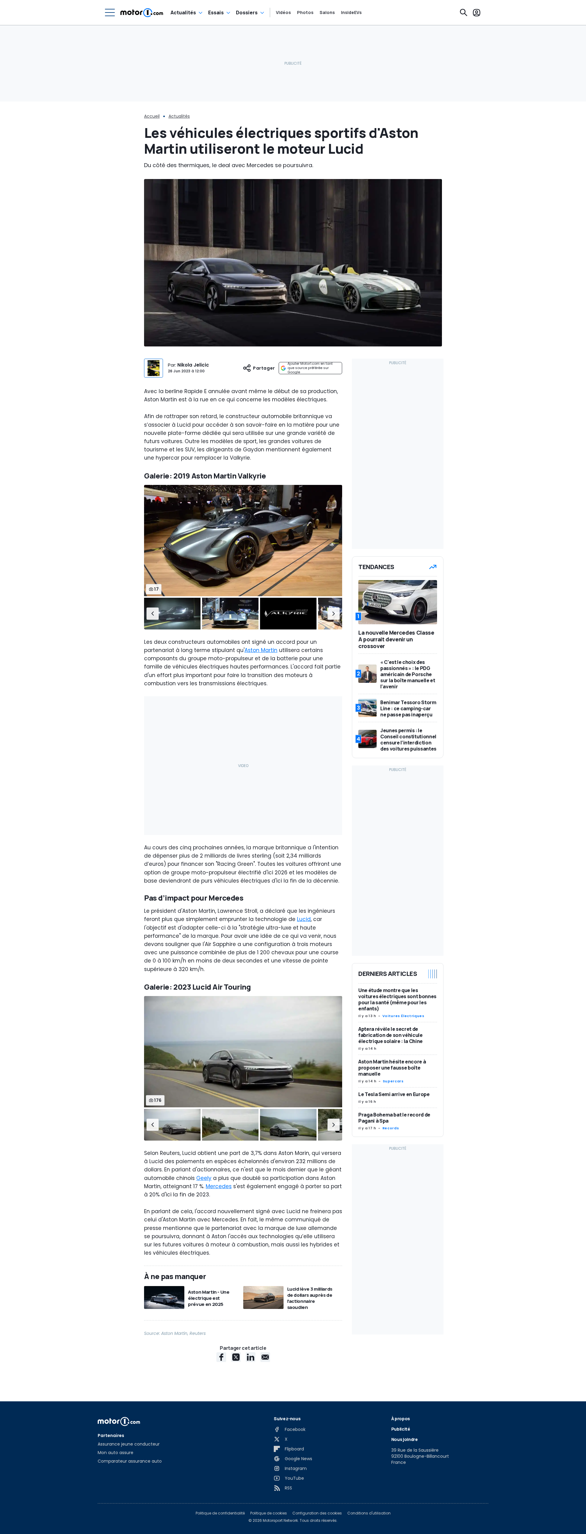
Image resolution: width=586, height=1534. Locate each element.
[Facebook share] (221, 1357)
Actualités (183, 12)
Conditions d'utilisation (369, 1513)
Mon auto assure (115, 1452)
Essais (216, 12)
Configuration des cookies (317, 1513)
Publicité (400, 1429)
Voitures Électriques (403, 1015)
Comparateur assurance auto (130, 1461)
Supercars (393, 1081)
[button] (152, 614)
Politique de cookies (268, 1513)
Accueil (152, 116)
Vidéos (283, 12)
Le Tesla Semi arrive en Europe (394, 1094)
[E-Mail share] (265, 1357)
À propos (400, 1418)
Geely (204, 1178)
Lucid (304, 919)
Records (390, 1128)
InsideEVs (351, 12)
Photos (305, 12)
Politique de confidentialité (220, 1513)
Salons (327, 12)
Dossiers (247, 12)
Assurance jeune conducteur (129, 1444)
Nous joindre (404, 1439)
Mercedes (219, 1186)
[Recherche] (463, 12)
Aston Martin (260, 650)
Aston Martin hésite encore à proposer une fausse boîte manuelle (392, 1067)
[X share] (236, 1357)
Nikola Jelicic (193, 365)
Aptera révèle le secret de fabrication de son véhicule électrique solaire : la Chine (390, 1035)
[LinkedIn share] (250, 1357)
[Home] (142, 12)
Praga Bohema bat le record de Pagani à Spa (394, 1117)
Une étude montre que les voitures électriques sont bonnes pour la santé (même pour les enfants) (397, 999)
